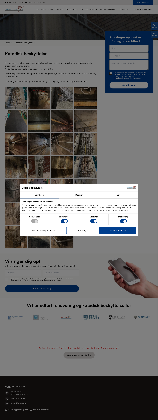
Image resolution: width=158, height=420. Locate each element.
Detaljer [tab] (79, 195)
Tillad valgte (82, 230)
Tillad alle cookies (118, 230)
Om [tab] (118, 195)
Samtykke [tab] (39, 195)
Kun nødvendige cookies (43, 230)
